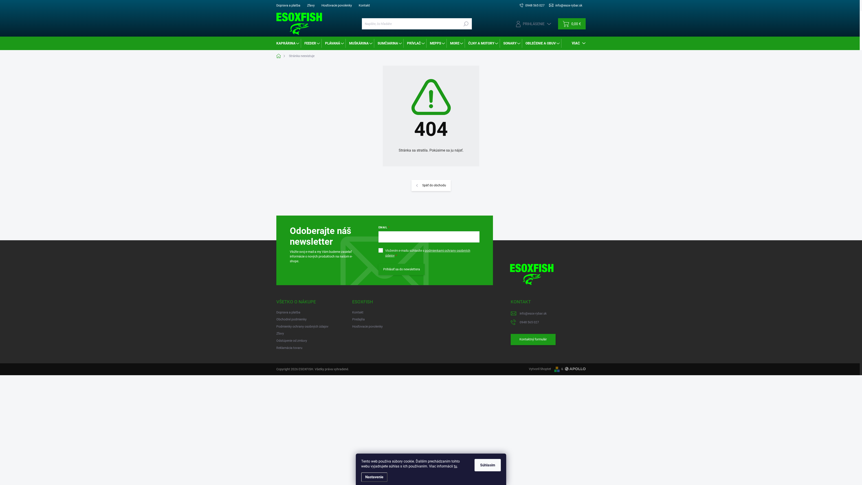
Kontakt (364, 5)
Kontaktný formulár (533, 339)
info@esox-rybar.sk (533, 313)
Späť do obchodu (434, 185)
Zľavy (311, 5)
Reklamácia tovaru (289, 348)
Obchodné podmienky (291, 319)
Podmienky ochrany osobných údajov (302, 326)
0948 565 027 (529, 322)
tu (455, 466)
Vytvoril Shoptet (540, 369)
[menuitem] (288, 43)
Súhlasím (487, 465)
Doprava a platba (288, 5)
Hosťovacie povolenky (336, 5)
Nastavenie (374, 477)
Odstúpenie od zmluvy (291, 340)
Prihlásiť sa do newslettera (401, 269)
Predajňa (358, 319)
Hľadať (466, 24)
